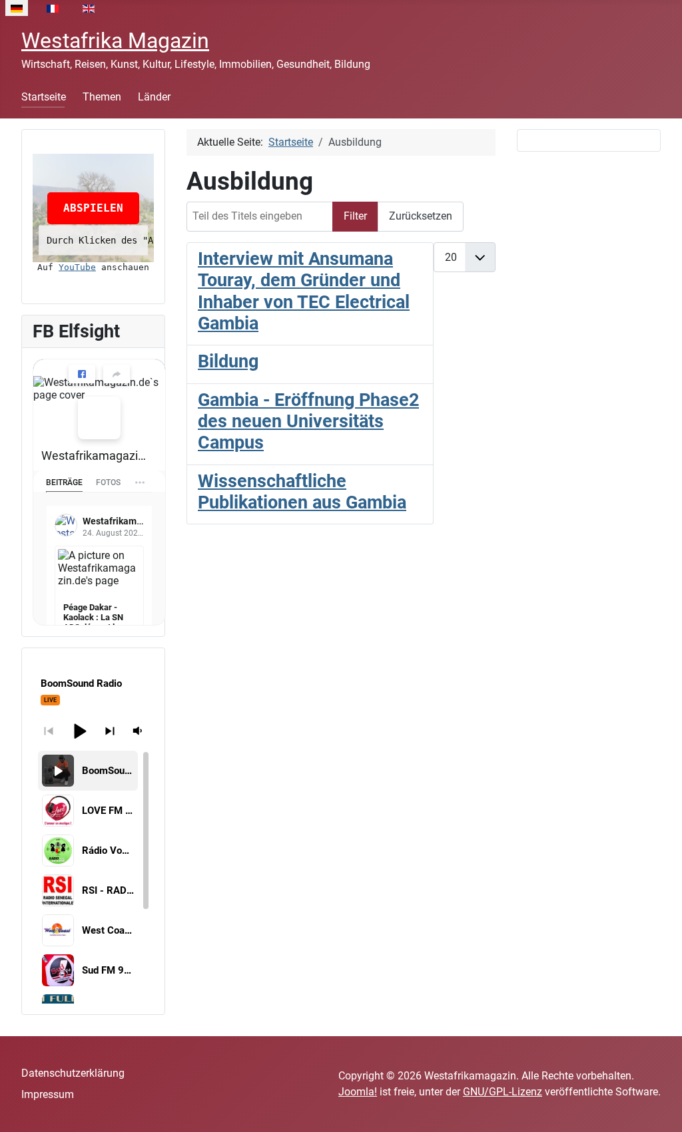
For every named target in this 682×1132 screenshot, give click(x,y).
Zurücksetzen (420, 216)
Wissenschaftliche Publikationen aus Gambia (302, 492)
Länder (154, 97)
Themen (102, 97)
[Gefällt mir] (82, 374)
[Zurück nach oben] (658, 1107)
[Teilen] (116, 374)
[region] (93, 877)
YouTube (77, 267)
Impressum (47, 1094)
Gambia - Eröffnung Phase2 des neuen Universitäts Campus (308, 421)
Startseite (43, 97)
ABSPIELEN (93, 208)
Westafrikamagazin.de (94, 456)
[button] (79, 731)
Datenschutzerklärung (73, 1073)
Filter (355, 216)
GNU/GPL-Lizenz (502, 1091)
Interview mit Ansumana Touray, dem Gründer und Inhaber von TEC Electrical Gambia (304, 291)
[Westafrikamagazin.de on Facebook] (99, 418)
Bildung (228, 361)
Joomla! (357, 1091)
